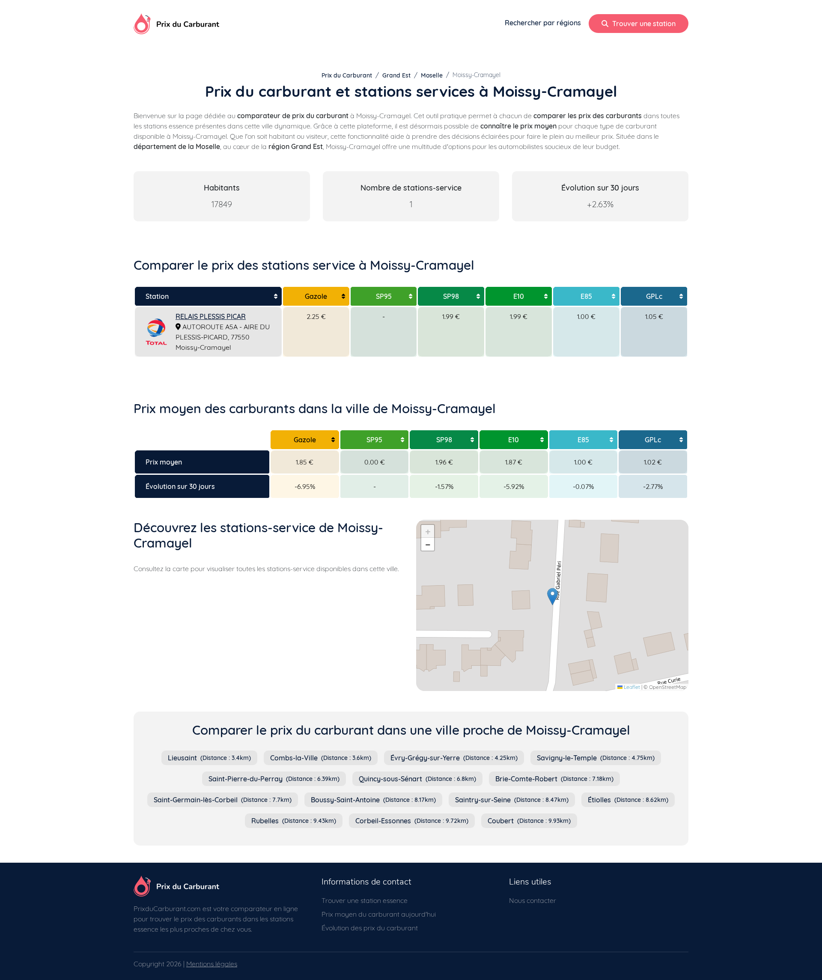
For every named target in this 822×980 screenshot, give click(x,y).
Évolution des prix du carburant (370, 927)
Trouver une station (643, 23)
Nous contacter (532, 900)
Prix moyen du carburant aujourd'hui (379, 914)
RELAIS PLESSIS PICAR (211, 316)
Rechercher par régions (543, 22)
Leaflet (631, 687)
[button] (552, 596)
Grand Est (396, 75)
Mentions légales (211, 963)
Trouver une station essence (365, 900)
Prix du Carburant (347, 75)
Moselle (432, 75)
